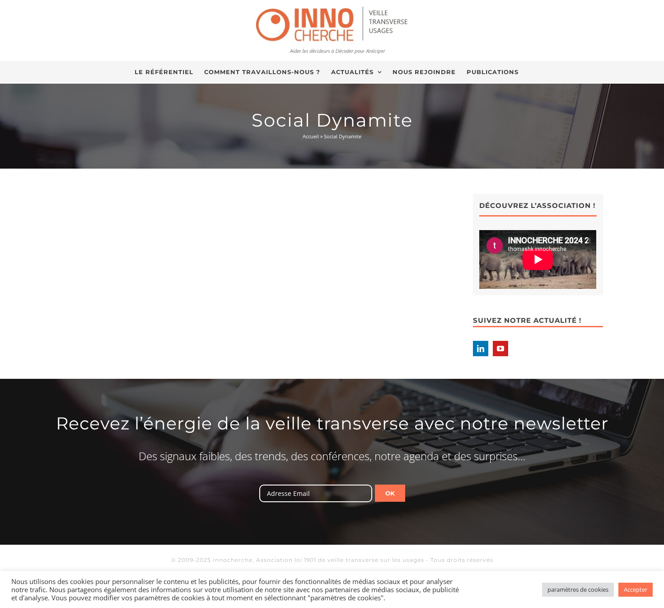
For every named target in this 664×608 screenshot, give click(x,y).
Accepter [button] (635, 589)
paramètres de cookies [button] (577, 589)
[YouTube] (500, 348)
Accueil (311, 136)
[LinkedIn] (480, 348)
